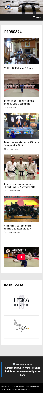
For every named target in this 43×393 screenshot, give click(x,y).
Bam (28, 389)
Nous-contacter (24, 364)
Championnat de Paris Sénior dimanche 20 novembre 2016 (18, 227)
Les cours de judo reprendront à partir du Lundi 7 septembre (19, 102)
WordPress (19, 389)
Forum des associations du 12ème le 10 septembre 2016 (21, 144)
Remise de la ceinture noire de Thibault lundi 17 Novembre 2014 (19, 185)
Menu (38, 17)
